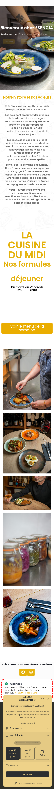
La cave (26, 41)
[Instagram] (31, 672)
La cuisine (9, 41)
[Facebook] (23, 672)
